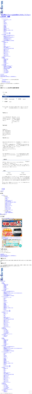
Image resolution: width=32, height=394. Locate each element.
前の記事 (3, 188)
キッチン (5, 22)
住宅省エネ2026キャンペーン (8, 65)
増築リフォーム (6, 53)
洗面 (4, 315)
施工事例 (3, 41)
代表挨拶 (5, 60)
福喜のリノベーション (7, 36)
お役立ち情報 (4, 328)
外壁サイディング (6, 28)
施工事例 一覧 (6, 42)
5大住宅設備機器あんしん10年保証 (9, 40)
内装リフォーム (6, 321)
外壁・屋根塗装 (6, 47)
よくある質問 (6, 72)
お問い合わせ (4, 334)
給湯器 (5, 25)
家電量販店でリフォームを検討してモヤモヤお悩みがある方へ (13, 348)
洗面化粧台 (5, 23)
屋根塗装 (5, 29)
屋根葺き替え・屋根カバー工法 (8, 307)
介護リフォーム (6, 55)
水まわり (5, 20)
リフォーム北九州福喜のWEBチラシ (9, 35)
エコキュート (6, 302)
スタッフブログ (6, 330)
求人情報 (5, 289)
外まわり (5, 31)
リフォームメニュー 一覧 (7, 19)
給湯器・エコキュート (7, 46)
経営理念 (5, 61)
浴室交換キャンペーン (7, 38)
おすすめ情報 (4, 34)
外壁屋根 (5, 26)
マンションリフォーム (7, 56)
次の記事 (3, 189)
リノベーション (6, 54)
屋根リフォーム (6, 320)
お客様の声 (3, 327)
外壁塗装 (5, 27)
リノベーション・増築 (7, 32)
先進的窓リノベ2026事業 (7, 66)
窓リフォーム (6, 52)
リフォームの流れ (6, 71)
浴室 (4, 21)
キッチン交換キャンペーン (8, 39)
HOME (3, 282)
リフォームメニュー (5, 18)
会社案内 (3, 283)
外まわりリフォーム (7, 51)
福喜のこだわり (6, 58)
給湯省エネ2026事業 (7, 68)
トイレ (5, 45)
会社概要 (5, 62)
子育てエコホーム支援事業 (8, 67)
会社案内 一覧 (6, 59)
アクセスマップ (6, 288)
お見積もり (5, 336)
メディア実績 (6, 331)
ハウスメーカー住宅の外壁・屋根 (9, 48)
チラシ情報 (5, 69)
